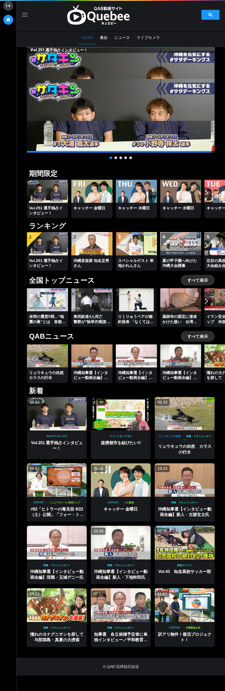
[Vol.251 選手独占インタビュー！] (57, 414)
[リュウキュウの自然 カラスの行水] (185, 414)
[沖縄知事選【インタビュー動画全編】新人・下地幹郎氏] (121, 542)
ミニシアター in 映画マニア (65, 502)
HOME (87, 37)
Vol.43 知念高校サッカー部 (184, 571)
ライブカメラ (148, 37)
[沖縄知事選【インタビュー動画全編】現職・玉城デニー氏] (57, 542)
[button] (121, 100)
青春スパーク (184, 565)
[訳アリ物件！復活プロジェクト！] (185, 605)
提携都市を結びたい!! (121, 442)
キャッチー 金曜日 (121, 509)
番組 (104, 37)
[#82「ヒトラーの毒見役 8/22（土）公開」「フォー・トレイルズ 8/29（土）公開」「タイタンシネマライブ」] (57, 480)
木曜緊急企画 (192, 627)
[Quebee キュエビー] (105, 15)
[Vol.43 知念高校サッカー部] (185, 542)
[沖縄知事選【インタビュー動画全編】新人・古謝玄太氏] (185, 480)
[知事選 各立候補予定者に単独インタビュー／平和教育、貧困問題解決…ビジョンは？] (121, 605)
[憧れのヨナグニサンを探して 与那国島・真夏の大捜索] (57, 605)
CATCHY (38, 502)
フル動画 (129, 502)
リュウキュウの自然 (170, 436)
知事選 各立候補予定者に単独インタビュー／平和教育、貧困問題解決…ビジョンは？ (121, 640)
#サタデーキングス (57, 436)
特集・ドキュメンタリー (184, 502)
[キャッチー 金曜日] (121, 480)
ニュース (122, 37)
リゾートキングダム (121, 436)
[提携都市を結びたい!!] (121, 414)
